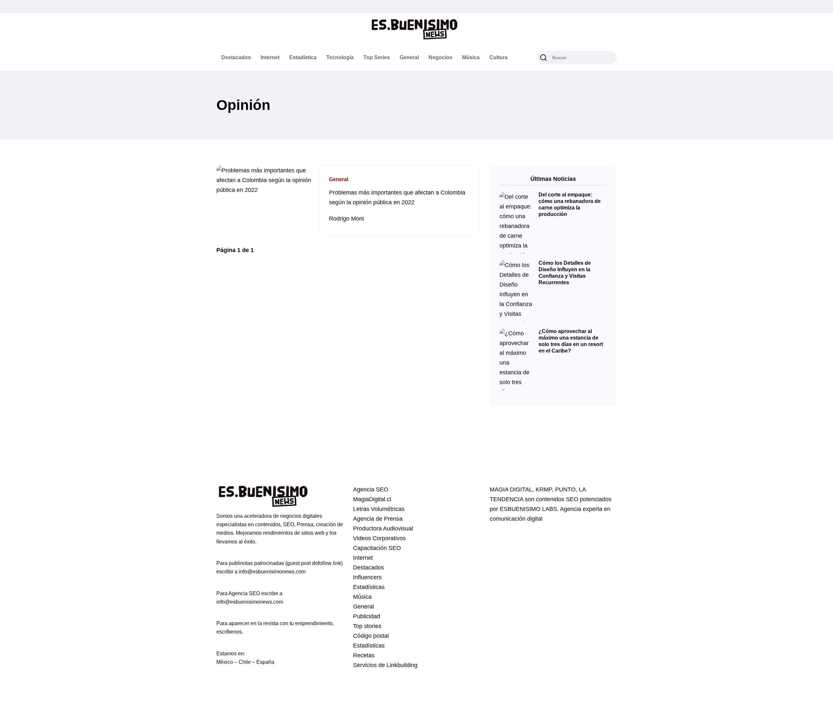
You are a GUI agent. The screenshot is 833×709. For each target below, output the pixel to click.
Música (471, 57)
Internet (270, 57)
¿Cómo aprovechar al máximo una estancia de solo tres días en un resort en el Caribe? (571, 341)
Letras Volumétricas (378, 509)
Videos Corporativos (379, 538)
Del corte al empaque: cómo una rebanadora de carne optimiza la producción (570, 204)
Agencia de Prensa (378, 518)
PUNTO (565, 489)
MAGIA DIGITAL (511, 489)
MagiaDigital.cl (372, 499)
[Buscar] (543, 57)
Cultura (498, 57)
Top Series (376, 57)
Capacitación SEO (377, 548)
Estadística (303, 57)
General (409, 57)
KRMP (544, 489)
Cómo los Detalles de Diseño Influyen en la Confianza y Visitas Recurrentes (565, 273)
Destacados (236, 57)
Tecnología (340, 57)
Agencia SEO (370, 489)
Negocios (440, 57)
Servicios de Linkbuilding (385, 665)
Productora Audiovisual (383, 528)
